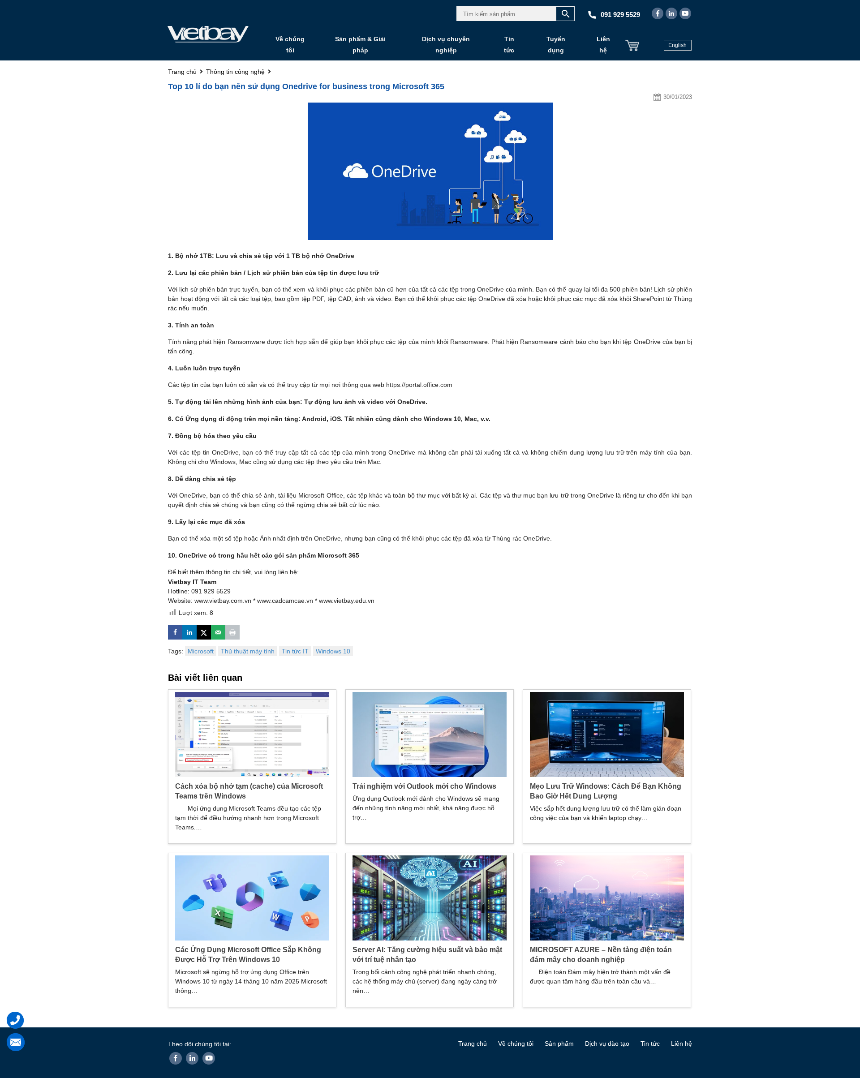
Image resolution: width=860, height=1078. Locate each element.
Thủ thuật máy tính (248, 651)
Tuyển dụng (555, 44)
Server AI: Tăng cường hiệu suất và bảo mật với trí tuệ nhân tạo (427, 954)
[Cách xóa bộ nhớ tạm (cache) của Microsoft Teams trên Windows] (252, 734)
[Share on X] (204, 632)
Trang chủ (472, 1043)
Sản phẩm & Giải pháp (360, 44)
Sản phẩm (559, 1043)
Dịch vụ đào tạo (607, 1043)
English (677, 45)
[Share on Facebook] (175, 632)
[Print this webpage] (232, 632)
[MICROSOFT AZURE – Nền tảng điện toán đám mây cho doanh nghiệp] (607, 897)
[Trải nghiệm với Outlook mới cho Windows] (430, 734)
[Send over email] (218, 632)
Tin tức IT (295, 651)
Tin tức (509, 44)
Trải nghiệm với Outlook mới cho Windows (424, 786)
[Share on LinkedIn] (189, 632)
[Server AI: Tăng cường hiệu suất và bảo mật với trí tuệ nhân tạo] (430, 897)
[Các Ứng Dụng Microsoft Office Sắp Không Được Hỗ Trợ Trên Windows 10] (252, 897)
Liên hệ (603, 44)
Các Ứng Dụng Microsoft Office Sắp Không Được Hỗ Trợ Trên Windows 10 (248, 954)
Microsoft (201, 651)
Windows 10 (333, 651)
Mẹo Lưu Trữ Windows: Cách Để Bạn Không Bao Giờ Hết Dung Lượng (605, 791)
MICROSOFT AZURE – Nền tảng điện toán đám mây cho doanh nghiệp (601, 954)
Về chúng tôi (290, 44)
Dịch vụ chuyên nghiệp (446, 44)
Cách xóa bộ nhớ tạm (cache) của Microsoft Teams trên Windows (249, 791)
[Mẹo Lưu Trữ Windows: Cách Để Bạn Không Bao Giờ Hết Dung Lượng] (607, 734)
